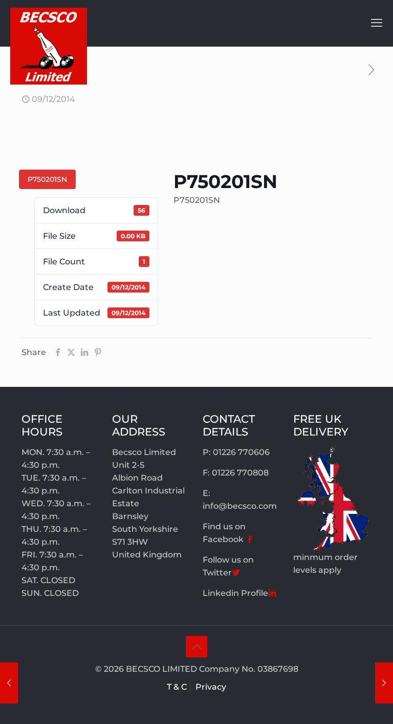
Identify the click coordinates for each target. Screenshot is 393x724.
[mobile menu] (376, 23)
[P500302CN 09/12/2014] (9, 683)
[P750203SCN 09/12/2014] (384, 683)
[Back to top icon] (196, 646)
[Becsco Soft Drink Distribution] (48, 46)
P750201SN (47, 179)
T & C (177, 687)
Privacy (210, 687)
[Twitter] (236, 572)
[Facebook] (250, 539)
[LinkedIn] (272, 593)
